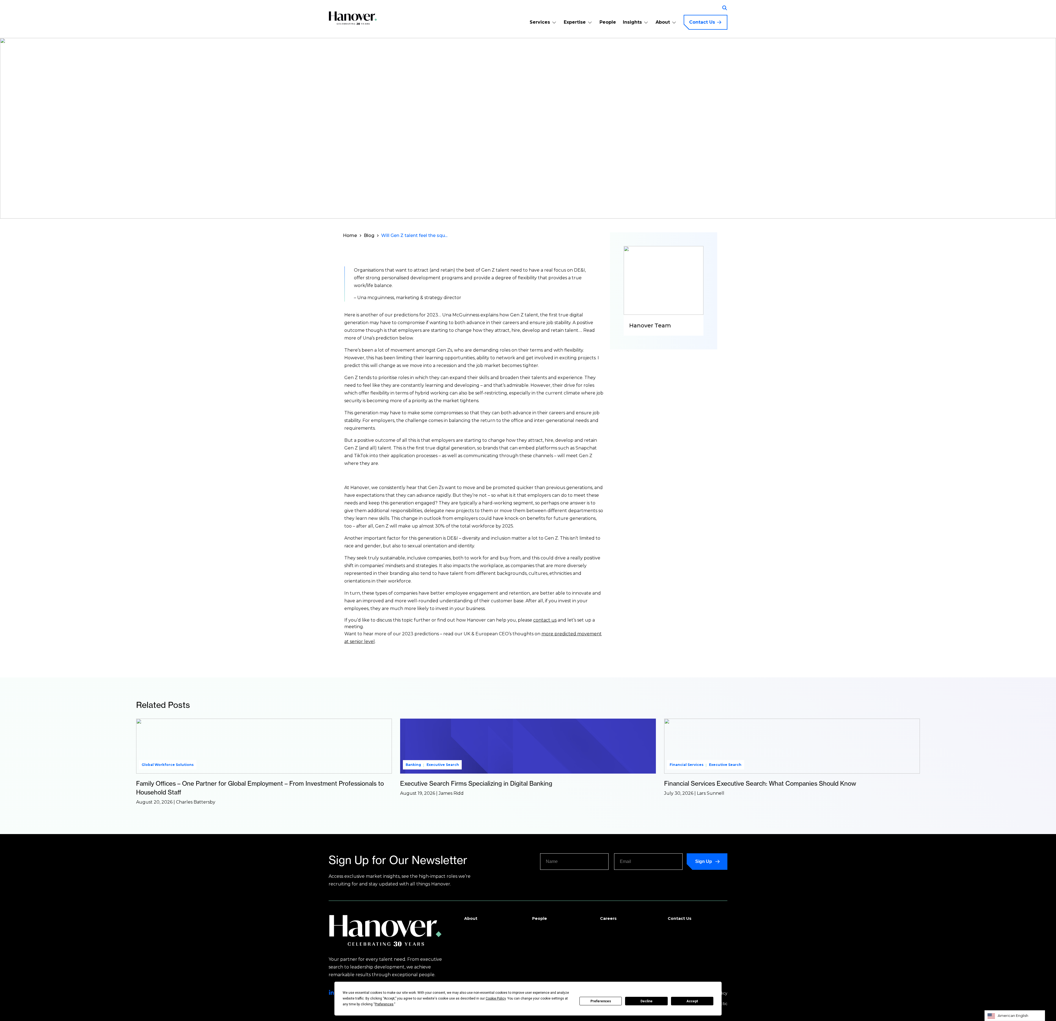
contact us (545, 620)
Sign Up (703, 861)
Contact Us (702, 22)
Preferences (600, 1001)
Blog (369, 235)
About (663, 22)
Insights (632, 22)
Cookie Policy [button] (496, 998)
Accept (692, 1001)
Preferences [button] (384, 1004)
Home (350, 235)
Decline (646, 1001)
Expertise (575, 22)
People (608, 22)
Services (540, 22)
